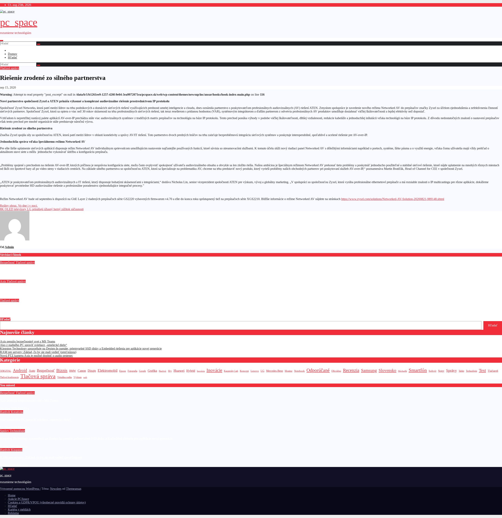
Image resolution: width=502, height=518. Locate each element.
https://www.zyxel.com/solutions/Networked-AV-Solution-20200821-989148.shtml (392, 199)
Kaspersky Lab (231, 371)
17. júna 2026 (9, 427)
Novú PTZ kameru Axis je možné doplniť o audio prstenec (39, 289)
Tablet (461, 371)
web (85, 377)
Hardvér (162, 371)
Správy (451, 370)
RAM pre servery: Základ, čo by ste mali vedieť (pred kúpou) (38, 352)
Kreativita (17, 412)
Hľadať (12, 57)
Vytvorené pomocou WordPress (20, 488)
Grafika (152, 370)
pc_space (18, 22)
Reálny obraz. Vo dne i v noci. (19, 205)
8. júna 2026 (8, 446)
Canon (82, 370)
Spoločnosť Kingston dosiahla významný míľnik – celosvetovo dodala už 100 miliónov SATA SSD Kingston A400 (74, 308)
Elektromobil (107, 370)
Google (142, 371)
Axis (3, 281)
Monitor (288, 371)
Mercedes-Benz (274, 370)
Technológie (471, 371)
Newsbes (55, 488)
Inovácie (214, 370)
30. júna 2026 (9, 408)
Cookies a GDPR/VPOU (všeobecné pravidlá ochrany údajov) (47, 502)
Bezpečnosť (8, 262)
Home (11, 495)
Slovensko (387, 370)
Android (20, 370)
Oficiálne (336, 370)
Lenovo (255, 371)
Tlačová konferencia (9, 377)
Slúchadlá (402, 371)
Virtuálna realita (64, 377)
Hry (170, 371)
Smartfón (418, 370)
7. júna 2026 (8, 465)
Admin (9, 247)
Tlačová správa (37, 376)
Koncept (244, 370)
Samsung (369, 370)
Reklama (13, 513)
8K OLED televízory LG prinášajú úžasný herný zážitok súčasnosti (42, 209)
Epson (122, 370)
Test (482, 370)
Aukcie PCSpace (18, 499)
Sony (441, 370)
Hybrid (190, 370)
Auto (32, 370)
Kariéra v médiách (19, 509)
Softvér (432, 370)
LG (262, 370)
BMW (72, 370)
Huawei (179, 371)
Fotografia (132, 371)
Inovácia (201, 371)
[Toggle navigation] (1, 40)
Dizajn (92, 371)
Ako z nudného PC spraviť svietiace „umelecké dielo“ (33, 345)
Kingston (16, 449)
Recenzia (351, 370)
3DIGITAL (5, 370)
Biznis (61, 370)
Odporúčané (318, 370)
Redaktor (22, 278)
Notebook (299, 371)
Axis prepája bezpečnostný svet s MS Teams (29, 270)
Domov (12, 54)
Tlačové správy (9, 68)
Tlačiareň (493, 370)
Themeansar (73, 488)
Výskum (78, 377)
